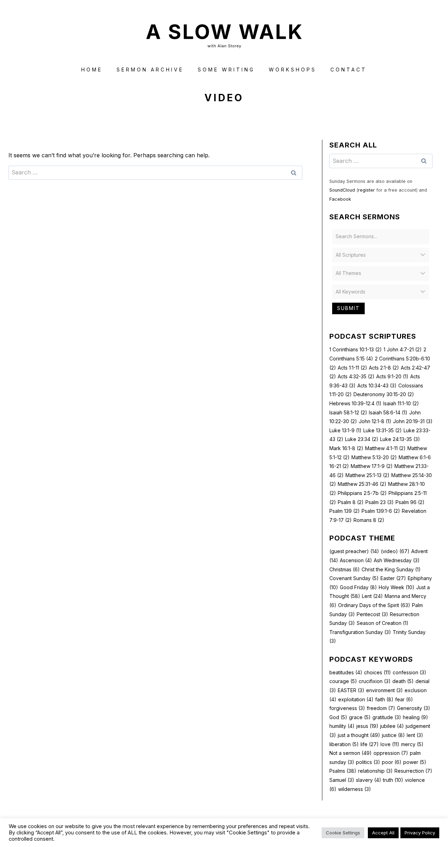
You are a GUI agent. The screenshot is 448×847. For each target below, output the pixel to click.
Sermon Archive (150, 70)
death (403, 681)
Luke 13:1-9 (345, 430)
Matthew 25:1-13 (367, 475)
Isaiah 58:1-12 (348, 412)
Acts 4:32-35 (356, 376)
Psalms (342, 771)
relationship (375, 771)
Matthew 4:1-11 (385, 448)
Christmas (344, 569)
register (366, 190)
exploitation (355, 699)
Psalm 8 (351, 502)
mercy (412, 744)
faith (384, 699)
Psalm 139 (344, 511)
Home (92, 70)
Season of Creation (382, 623)
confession (409, 672)
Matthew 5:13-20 (374, 457)
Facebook (340, 199)
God (338, 717)
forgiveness (347, 708)
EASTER (351, 690)
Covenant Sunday (354, 578)
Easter (393, 578)
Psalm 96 (410, 502)
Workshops (292, 70)
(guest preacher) (354, 551)
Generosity (413, 708)
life (369, 744)
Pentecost (372, 614)
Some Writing (226, 70)
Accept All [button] (383, 838)
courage (343, 681)
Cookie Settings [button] (343, 838)
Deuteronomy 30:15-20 (384, 394)
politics (368, 762)
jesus (367, 726)
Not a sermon (350, 753)
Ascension (356, 560)
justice (393, 735)
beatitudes (345, 672)
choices (377, 672)
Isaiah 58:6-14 (388, 412)
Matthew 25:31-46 (362, 484)
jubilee (392, 726)
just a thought (359, 735)
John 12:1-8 (375, 421)
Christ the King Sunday (391, 569)
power (414, 762)
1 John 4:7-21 (403, 349)
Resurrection (413, 771)
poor (391, 762)
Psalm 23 (379, 502)
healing (415, 717)
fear (404, 699)
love (389, 744)
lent (415, 735)
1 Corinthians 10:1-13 (355, 349)
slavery (368, 780)
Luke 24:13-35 (400, 439)
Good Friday (358, 587)
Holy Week (396, 587)
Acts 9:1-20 (392, 376)
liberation (344, 744)
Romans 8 (369, 520)
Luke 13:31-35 (382, 430)
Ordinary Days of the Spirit (374, 605)
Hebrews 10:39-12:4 (355, 403)
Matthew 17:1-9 (372, 466)
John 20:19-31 (413, 421)
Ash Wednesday (397, 560)
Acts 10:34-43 (377, 385)
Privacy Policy (420, 838)
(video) (395, 551)
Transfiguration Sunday (360, 632)
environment (384, 690)
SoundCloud (342, 190)
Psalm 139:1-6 (381, 511)
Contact (348, 70)
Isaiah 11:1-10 (401, 403)
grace (360, 717)
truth (393, 780)
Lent (372, 596)
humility (342, 726)
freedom (381, 708)
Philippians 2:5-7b (362, 493)
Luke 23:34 (361, 439)
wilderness (354, 789)
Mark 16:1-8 (346, 448)
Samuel (341, 780)
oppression (390, 753)
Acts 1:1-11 (352, 368)
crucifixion (375, 681)
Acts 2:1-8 (384, 368)
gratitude (386, 717)
